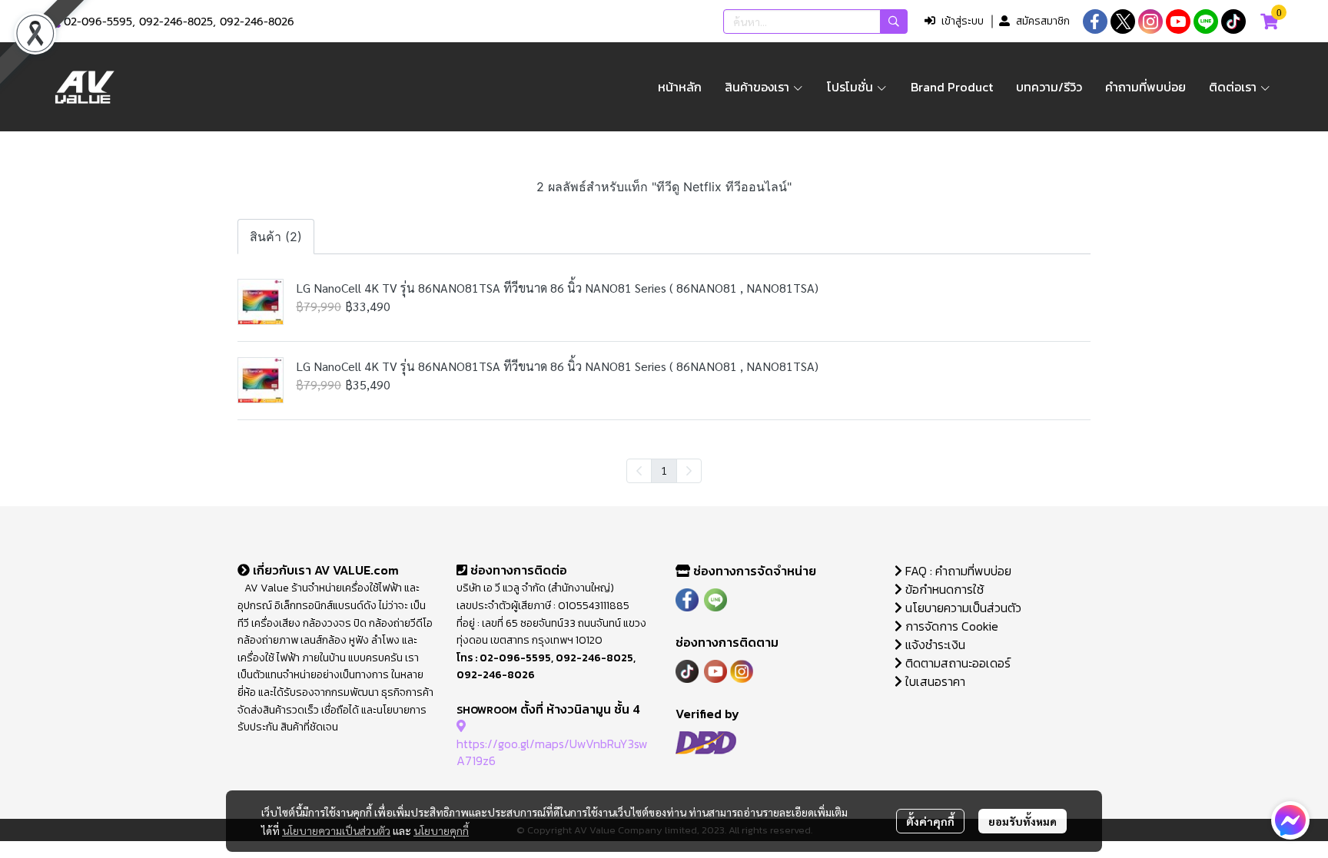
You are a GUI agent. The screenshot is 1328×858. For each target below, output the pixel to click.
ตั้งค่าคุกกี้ (930, 821)
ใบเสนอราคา (933, 681)
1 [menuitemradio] (664, 470)
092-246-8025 (176, 22)
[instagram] (1150, 21)
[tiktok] (1233, 21)
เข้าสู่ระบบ (962, 21)
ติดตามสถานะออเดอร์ (956, 663)
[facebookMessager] (1290, 820)
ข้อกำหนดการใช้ (943, 589)
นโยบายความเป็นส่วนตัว (336, 830)
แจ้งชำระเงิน (933, 644)
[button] (815, 21)
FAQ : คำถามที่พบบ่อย (958, 571)
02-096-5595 (98, 22)
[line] (1206, 21)
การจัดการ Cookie (950, 626)
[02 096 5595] (55, 22)
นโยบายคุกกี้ (441, 830)
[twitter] (1123, 21)
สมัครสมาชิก (1043, 21)
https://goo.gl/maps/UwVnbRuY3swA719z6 (552, 752)
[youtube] (1178, 21)
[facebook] (1095, 21)
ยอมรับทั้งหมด (1022, 821)
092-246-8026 (257, 22)
